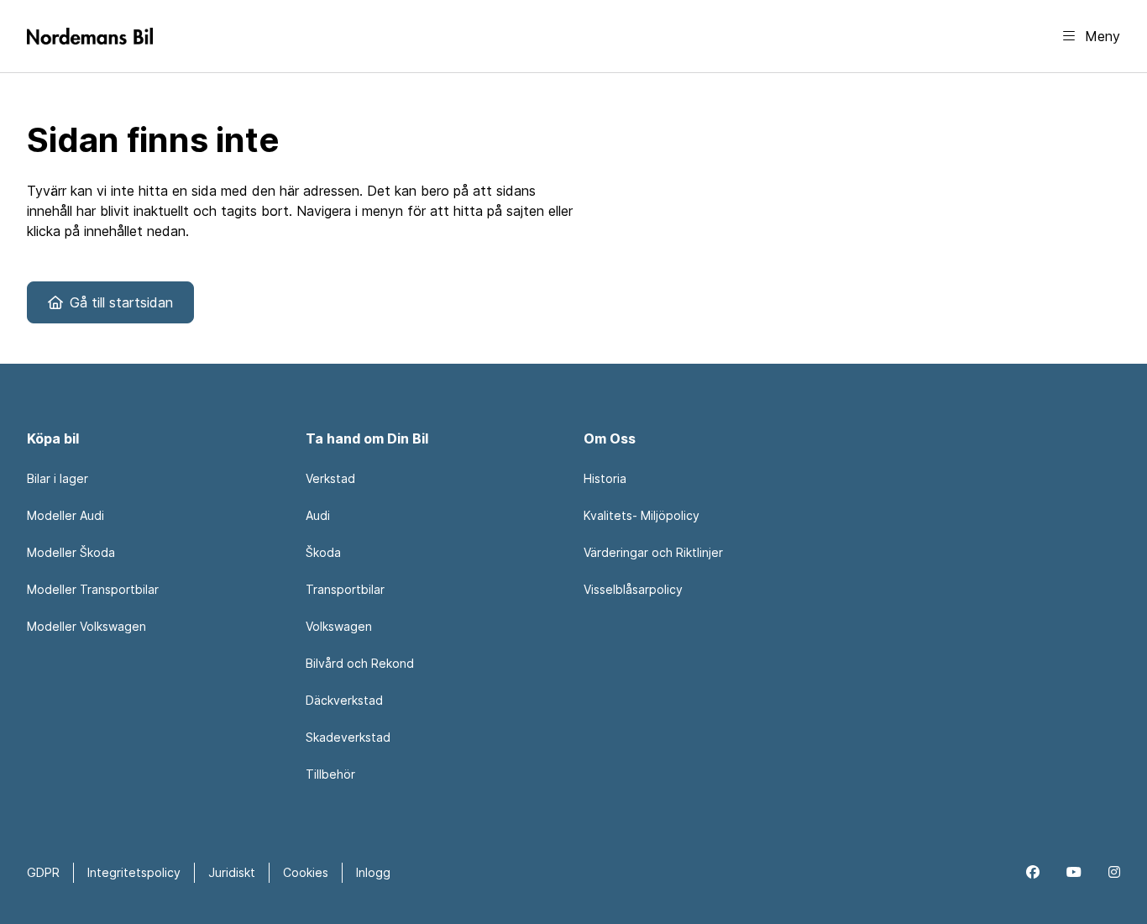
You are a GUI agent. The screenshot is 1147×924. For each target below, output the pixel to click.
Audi (318, 515)
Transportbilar (345, 589)
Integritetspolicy (134, 872)
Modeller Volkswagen (86, 626)
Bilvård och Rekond (360, 663)
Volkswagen (339, 626)
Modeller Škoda (71, 552)
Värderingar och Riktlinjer (653, 552)
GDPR (43, 872)
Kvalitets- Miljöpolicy (641, 515)
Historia (605, 478)
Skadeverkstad (348, 737)
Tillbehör (330, 774)
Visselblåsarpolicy (633, 589)
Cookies (305, 872)
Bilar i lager (57, 478)
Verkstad (330, 478)
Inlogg (373, 872)
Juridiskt (231, 872)
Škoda (323, 552)
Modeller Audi (65, 515)
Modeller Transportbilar (93, 589)
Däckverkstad (344, 700)
